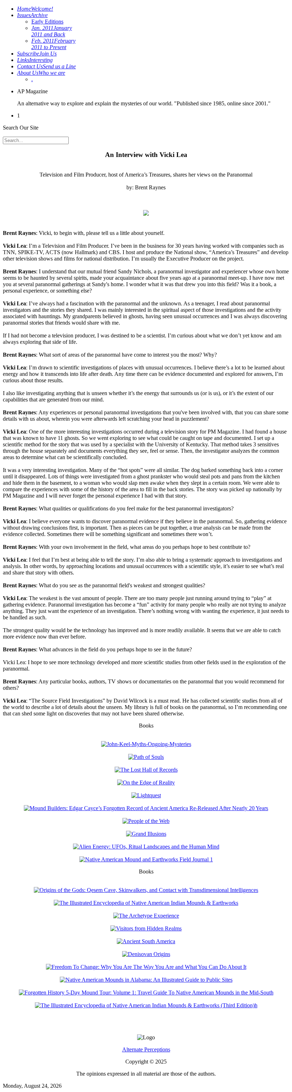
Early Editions (47, 22)
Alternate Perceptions (146, 1049)
